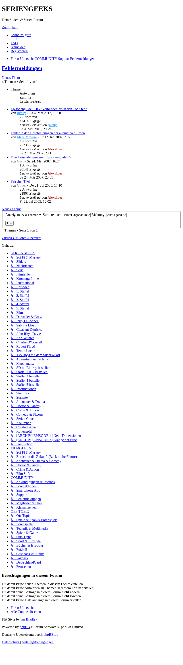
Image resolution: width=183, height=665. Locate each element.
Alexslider (55, 149)
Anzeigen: (13, 215)
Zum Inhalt (9, 27)
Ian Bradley (29, 619)
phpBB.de (51, 634)
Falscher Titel (20, 181)
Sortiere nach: (53, 215)
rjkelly (21, 113)
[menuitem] (14, 43)
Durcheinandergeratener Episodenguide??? (41, 157)
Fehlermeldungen (22, 68)
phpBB (25, 627)
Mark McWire (27, 137)
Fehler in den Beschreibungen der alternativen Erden (48, 133)
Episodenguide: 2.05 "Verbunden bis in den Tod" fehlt (49, 109)
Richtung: (99, 215)
